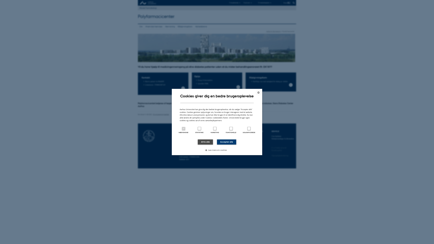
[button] (217, 150)
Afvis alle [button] (205, 142)
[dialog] (217, 122)
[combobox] (258, 92)
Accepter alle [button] (226, 142)
